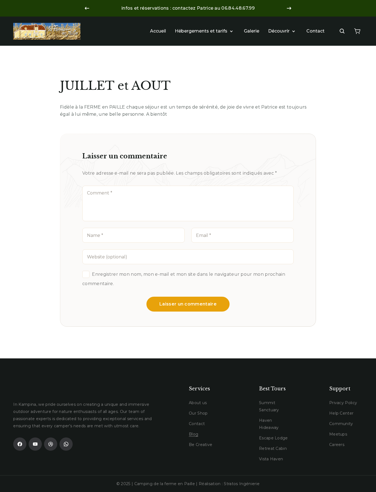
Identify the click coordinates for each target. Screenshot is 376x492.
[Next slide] (289, 8)
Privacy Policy (343, 402)
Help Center (341, 413)
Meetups (338, 434)
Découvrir (279, 31)
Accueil (158, 31)
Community (341, 423)
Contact (315, 31)
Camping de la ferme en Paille (164, 483)
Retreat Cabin (273, 448)
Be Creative (200, 444)
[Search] (342, 31)
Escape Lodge (273, 438)
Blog (193, 434)
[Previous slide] (86, 8)
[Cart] (357, 31)
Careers (336, 444)
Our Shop (198, 413)
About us (198, 402)
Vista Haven (271, 458)
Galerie (251, 31)
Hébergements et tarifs (201, 31)
